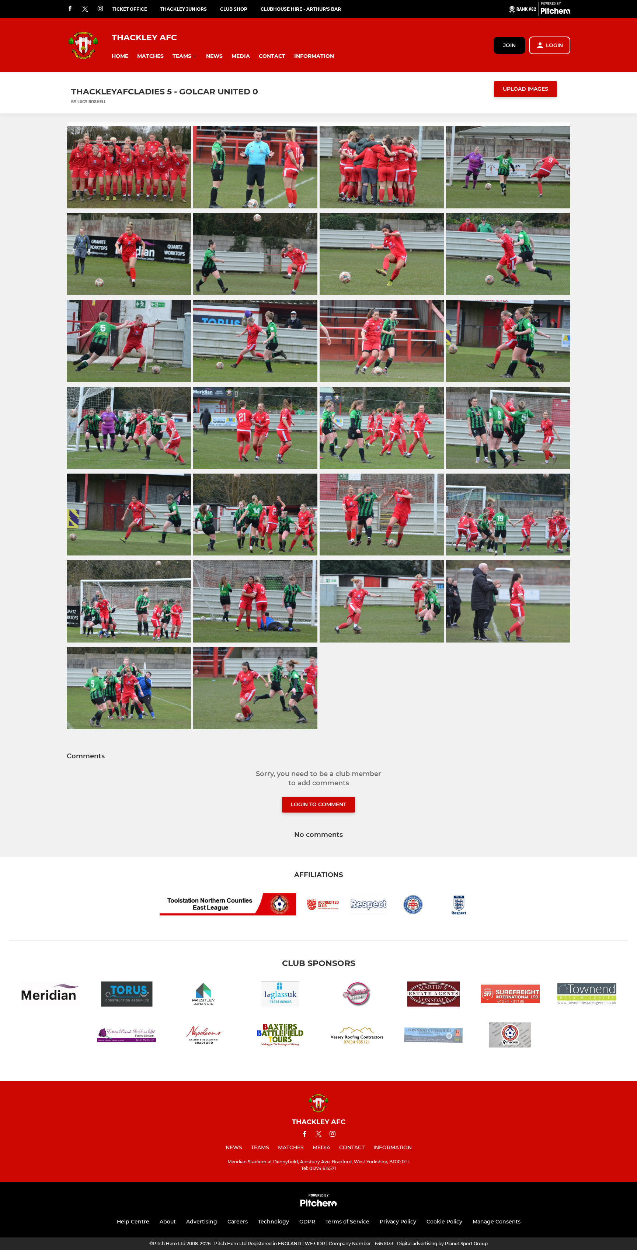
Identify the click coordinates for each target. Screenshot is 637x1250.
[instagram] (100, 9)
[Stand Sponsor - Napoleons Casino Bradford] (203, 1036)
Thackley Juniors (183, 9)
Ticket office (129, 9)
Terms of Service (347, 1221)
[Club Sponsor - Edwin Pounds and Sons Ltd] (126, 1036)
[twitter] (85, 9)
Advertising (201, 1221)
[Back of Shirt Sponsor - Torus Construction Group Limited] (126, 995)
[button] (120, 56)
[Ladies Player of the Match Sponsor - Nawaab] (356, 995)
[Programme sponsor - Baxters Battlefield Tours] (280, 1036)
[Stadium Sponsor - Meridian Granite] (50, 995)
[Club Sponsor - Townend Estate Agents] (586, 995)
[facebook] (70, 9)
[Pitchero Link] (555, 12)
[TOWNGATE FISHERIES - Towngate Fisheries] (433, 1036)
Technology (273, 1221)
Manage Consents (497, 1221)
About (168, 1221)
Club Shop (233, 9)
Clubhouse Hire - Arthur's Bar (301, 9)
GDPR (307, 1221)
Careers (237, 1221)
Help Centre (133, 1221)
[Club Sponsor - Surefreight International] (510, 995)
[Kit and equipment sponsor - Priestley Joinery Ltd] (203, 995)
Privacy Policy (398, 1221)
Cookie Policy (444, 1221)
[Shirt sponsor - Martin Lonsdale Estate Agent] (433, 995)
